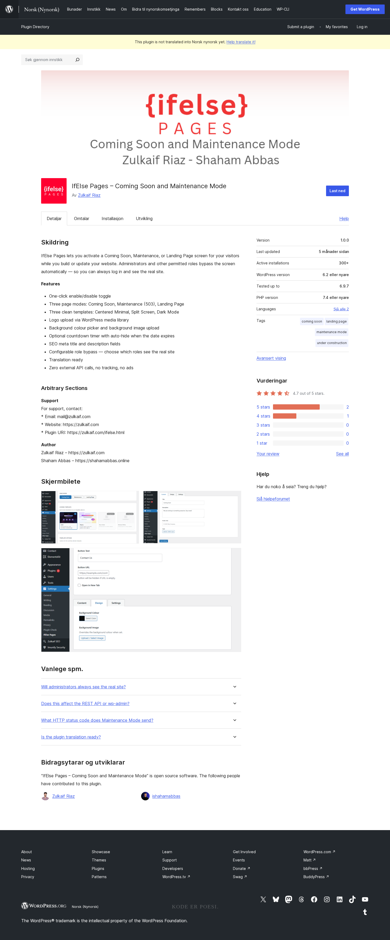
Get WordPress (365, 9)
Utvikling (144, 218)
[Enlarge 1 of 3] (132, 498)
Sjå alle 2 (341, 309)
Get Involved (244, 851)
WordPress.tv (176, 876)
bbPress (313, 868)
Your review (268, 453)
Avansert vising (271, 358)
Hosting (28, 868)
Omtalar (81, 218)
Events (239, 860)
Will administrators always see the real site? (83, 686)
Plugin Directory (35, 26)
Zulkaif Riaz (89, 195)
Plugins (98, 868)
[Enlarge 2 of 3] (234, 498)
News (26, 860)
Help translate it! (241, 42)
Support (169, 860)
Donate (241, 868)
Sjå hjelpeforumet (273, 498)
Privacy (27, 876)
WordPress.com (320, 851)
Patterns (99, 876)
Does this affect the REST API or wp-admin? (85, 703)
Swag (240, 876)
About (26, 851)
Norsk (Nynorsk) (85, 906)
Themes (99, 860)
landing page (336, 321)
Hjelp (344, 218)
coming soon (312, 321)
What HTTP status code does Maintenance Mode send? (97, 720)
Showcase (101, 851)
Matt (310, 860)
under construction (332, 343)
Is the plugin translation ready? (71, 737)
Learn (167, 851)
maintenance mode (332, 332)
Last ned (337, 190)
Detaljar (54, 218)
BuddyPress (316, 876)
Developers (172, 868)
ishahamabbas (166, 796)
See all (342, 453)
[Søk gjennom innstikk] (77, 59)
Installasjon (112, 218)
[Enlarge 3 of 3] (234, 555)
